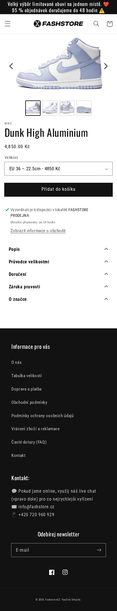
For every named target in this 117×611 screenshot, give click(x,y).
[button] (7, 23)
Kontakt (18, 455)
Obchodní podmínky (29, 402)
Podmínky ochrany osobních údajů (42, 415)
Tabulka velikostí (26, 375)
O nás (16, 362)
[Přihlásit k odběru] (99, 550)
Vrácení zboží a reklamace (35, 428)
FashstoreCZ (52, 599)
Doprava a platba (26, 389)
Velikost (11, 157)
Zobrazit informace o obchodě (38, 230)
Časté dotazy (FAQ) (29, 442)
